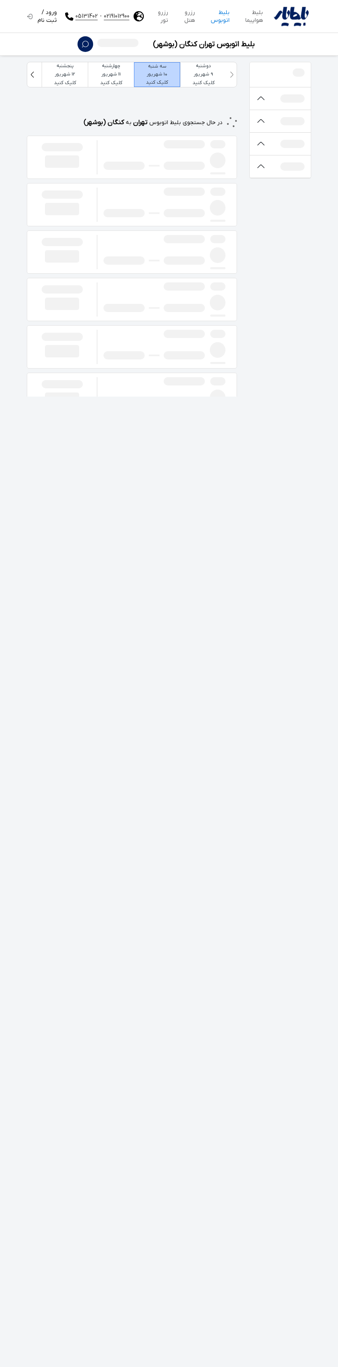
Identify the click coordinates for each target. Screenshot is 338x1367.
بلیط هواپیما (254, 16)
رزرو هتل (189, 16)
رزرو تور (163, 16)
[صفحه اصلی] (291, 16)
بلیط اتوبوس (220, 16)
